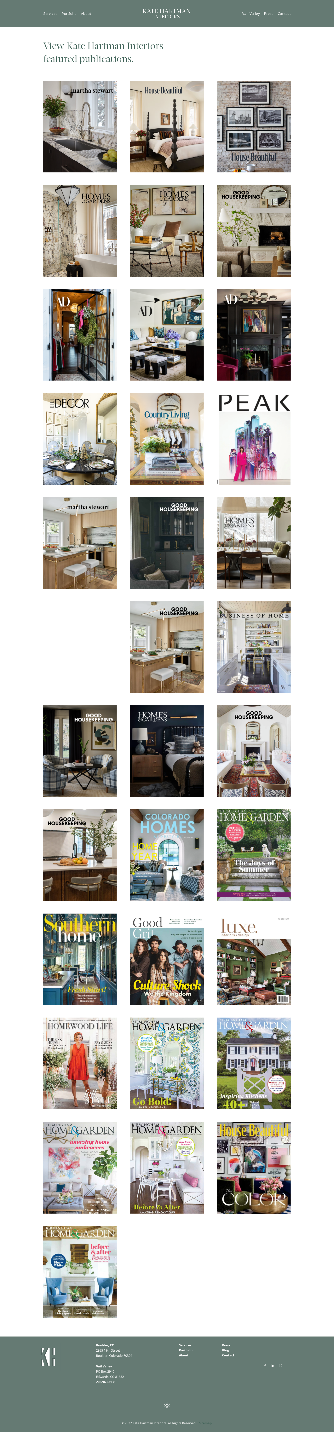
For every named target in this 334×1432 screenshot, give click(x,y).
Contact (284, 13)
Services (50, 13)
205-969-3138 (105, 1382)
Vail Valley (251, 13)
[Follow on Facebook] (265, 1365)
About (86, 13)
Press (269, 13)
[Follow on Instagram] (280, 1365)
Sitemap (205, 1423)
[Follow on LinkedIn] (273, 1365)
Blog (225, 1350)
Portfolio (69, 13)
